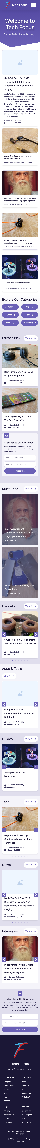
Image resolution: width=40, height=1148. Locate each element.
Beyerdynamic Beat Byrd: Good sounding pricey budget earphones (19, 839)
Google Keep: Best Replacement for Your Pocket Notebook (19, 713)
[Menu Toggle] (33, 5)
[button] (4, 634)
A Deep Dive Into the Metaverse (17, 283)
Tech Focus (19, 5)
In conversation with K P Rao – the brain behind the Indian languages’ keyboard (19, 533)
